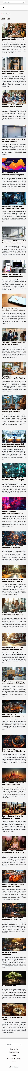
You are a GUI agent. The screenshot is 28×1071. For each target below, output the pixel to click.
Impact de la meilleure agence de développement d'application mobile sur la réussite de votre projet (13, 277)
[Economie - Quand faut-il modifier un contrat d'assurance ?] (14, 910)
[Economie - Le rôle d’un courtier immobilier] (14, 944)
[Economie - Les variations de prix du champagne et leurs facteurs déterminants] (14, 808)
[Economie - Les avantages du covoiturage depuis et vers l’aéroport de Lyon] (14, 300)
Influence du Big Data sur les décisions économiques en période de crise (13, 480)
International (14, 1052)
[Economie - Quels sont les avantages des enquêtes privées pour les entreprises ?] (14, 198)
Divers (14, 1062)
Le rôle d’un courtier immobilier (10, 953)
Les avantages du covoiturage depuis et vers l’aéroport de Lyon (13, 310)
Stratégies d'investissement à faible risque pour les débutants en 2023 (13, 379)
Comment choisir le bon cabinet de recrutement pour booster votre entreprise (12, 616)
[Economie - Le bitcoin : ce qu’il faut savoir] (14, 1009)
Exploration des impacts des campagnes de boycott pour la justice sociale (13, 683)
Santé (14, 1055)
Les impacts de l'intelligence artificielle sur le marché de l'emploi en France (13, 752)
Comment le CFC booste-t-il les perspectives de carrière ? (14, 243)
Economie (14, 1049)
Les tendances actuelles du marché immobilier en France (14, 785)
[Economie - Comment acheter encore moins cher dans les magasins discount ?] (14, 876)
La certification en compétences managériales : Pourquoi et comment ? (14, 175)
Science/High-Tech (14, 1058)
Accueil (2, 14)
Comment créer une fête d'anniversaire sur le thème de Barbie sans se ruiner (13, 853)
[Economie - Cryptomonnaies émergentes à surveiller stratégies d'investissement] (14, 503)
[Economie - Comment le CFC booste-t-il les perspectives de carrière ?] (14, 233)
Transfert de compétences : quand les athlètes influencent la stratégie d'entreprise (14, 345)
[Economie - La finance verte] (14, 978)
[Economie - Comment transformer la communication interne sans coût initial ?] (14, 96)
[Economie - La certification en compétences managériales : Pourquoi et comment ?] (14, 165)
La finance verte (9, 986)
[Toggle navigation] (3, 7)
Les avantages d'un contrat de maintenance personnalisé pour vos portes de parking (14, 142)
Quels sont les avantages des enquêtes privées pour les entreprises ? (13, 208)
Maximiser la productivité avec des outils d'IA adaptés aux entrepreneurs (14, 446)
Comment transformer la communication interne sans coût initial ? (12, 107)
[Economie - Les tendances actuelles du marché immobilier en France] (14, 774)
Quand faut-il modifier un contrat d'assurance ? (12, 919)
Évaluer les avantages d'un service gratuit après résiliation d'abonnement (13, 412)
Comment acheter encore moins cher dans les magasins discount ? (13, 886)
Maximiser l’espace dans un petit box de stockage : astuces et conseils (13, 73)
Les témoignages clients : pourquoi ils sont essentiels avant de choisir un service (13, 40)
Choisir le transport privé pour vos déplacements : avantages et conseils (12, 649)
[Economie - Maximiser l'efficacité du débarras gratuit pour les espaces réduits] (14, 571)
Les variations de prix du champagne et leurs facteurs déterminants (12, 818)
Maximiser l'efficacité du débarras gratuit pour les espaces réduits (12, 581)
